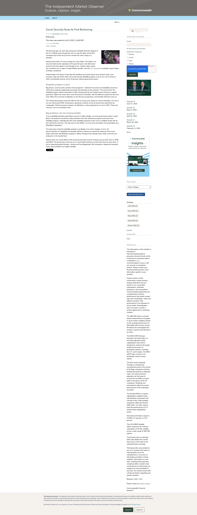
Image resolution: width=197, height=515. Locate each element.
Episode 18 (131, 114)
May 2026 (133, 216)
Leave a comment (51, 46)
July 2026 (132, 206)
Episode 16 (131, 126)
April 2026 (133, 221)
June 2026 (133, 211)
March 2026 (133, 225)
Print (118, 22)
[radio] (139, 54)
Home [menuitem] (47, 18)
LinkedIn (56, 36)
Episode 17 (131, 120)
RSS (128, 239)
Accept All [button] (128, 510)
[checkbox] (139, 59)
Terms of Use (145, 484)
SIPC (141, 479)
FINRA (135, 479)
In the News (55, 43)
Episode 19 (131, 107)
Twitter (59, 36)
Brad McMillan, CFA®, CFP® (60, 34)
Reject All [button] (139, 510)
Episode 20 (131, 101)
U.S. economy (95, 68)
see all (129, 230)
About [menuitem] (54, 18)
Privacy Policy (136, 504)
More (129, 132)
